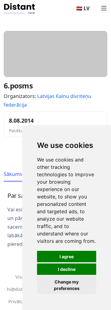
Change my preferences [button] (67, 285)
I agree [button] (67, 256)
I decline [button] (67, 269)
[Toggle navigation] (103, 8)
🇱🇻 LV (82, 8)
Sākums (13, 174)
